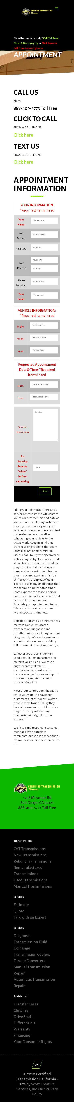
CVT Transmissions (30, 849)
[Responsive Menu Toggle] (56, 8)
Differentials (24, 1023)
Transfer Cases (26, 1004)
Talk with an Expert (30, 917)
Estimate (21, 905)
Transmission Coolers (32, 954)
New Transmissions (30, 855)
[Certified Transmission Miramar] (37, 16)
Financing (22, 1035)
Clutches (21, 1010)
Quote (19, 911)
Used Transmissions (30, 880)
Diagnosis (22, 936)
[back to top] (37, 1065)
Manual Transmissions (33, 886)
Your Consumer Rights (33, 1042)
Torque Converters (29, 961)
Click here (23, 135)
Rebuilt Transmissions (32, 861)
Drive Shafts (24, 1017)
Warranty (22, 1029)
